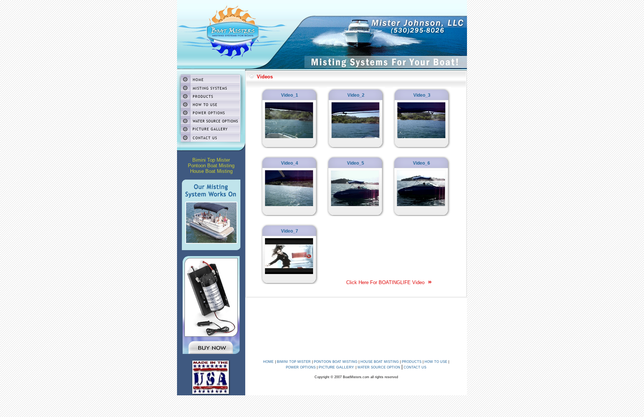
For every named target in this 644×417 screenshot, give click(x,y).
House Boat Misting (211, 171)
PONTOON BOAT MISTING (335, 362)
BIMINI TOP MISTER (294, 362)
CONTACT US (414, 367)
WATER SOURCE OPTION (378, 367)
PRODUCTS (412, 362)
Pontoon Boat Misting (211, 165)
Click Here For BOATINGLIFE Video (386, 282)
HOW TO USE (435, 362)
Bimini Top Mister (211, 160)
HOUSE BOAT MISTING (379, 362)
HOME (268, 362)
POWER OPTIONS (301, 367)
